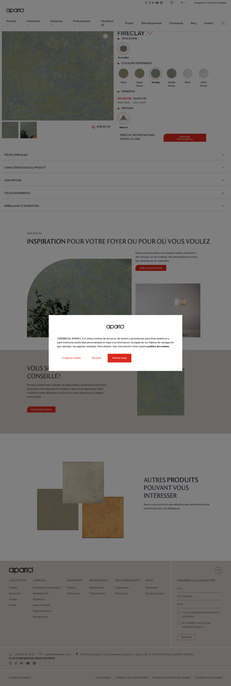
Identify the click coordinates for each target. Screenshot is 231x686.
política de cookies (158, 346)
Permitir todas (119, 358)
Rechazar (96, 358)
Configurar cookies (71, 358)
